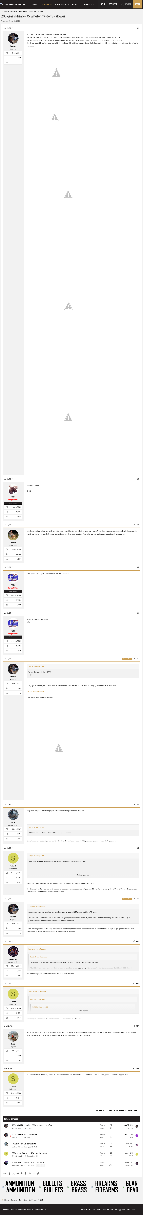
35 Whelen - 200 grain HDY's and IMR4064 (29, 1153)
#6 (138, 659)
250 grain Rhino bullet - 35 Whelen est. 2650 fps (32, 1125)
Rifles (33, 1165)
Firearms (105, 1183)
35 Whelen (15, 1165)
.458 (35, 1147)
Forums (45, 4)
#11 (137, 984)
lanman (5, 21)
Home (35, 4)
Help (128, 1210)
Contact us (96, 1210)
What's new (60, 4)
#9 (138, 899)
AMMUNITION (19, 1183)
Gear (132, 1183)
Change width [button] (85, 1210)
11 (40, 1165)
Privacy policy (120, 1210)
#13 (137, 1068)
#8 (138, 848)
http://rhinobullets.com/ (35, 691)
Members (88, 4)
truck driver (129, 1165)
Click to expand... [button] (83, 875)
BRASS (78, 1183)
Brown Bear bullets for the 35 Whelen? (28, 1162)
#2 (138, 479)
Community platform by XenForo (24, 1210)
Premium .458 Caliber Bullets (24, 1144)
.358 (29, 1128)
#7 (138, 804)
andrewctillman (17, 1147)
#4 (138, 567)
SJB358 (14, 1156)
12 (43, 1165)
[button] (51, 4)
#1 (138, 28)
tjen (131, 1137)
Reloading (31, 1156)
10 (37, 1165)
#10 (137, 941)
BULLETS (52, 1183)
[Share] (134, 28)
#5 (138, 613)
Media (75, 4)
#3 (138, 525)
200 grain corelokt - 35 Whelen (24, 1134)
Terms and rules (107, 1210)
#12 (137, 1026)
